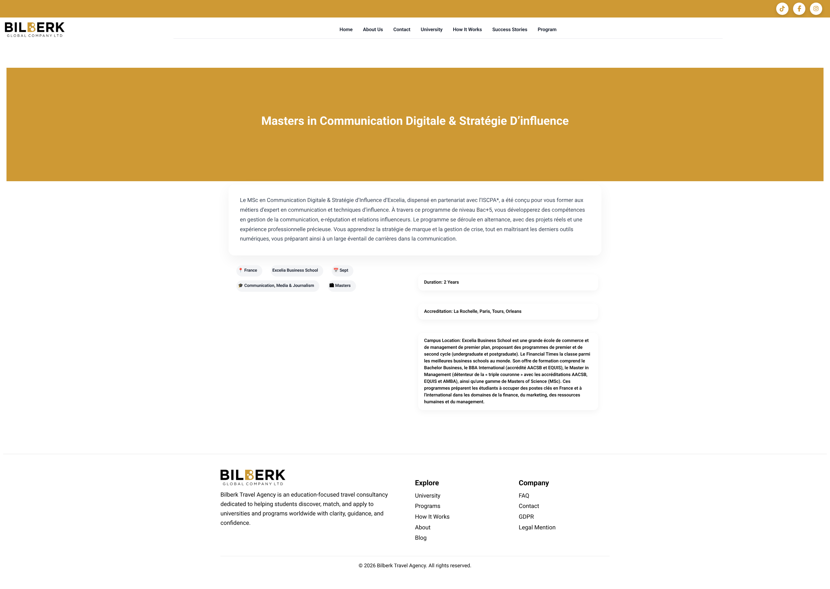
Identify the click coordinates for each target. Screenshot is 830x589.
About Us (373, 29)
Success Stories (509, 29)
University (432, 29)
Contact (401, 29)
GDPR (526, 516)
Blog (421, 538)
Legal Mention (537, 527)
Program (547, 29)
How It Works (467, 29)
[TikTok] (782, 9)
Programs (427, 506)
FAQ (524, 495)
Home (345, 29)
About (423, 527)
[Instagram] (816, 9)
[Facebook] (799, 9)
